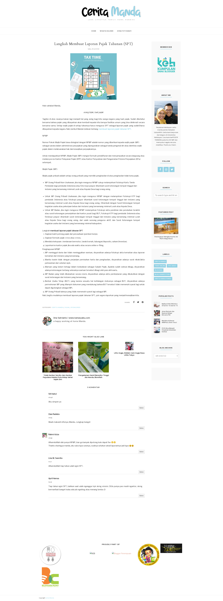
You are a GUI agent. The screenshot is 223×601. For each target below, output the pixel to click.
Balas (142, 408)
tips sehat (172, 266)
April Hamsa (53, 478)
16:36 (50, 482)
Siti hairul (52, 394)
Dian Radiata (53, 414)
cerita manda (58, 307)
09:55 (50, 418)
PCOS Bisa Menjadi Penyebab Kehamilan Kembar (169, 330)
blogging (158, 270)
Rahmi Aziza (53, 434)
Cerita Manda (49, 598)
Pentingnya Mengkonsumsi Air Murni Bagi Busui (166, 237)
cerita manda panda (163, 278)
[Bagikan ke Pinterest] (142, 302)
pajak (67, 307)
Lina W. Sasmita (55, 458)
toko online (160, 266)
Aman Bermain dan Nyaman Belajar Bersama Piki (168, 313)
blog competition (162, 274)
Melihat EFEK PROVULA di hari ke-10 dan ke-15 (170, 304)
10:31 (50, 461)
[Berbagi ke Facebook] (134, 302)
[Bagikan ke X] (138, 302)
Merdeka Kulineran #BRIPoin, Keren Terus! (169, 321)
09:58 (50, 438)
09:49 (50, 397)
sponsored (75, 307)
